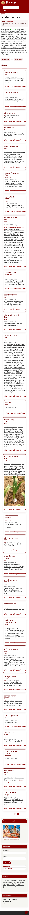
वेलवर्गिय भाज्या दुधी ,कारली (9, 420)
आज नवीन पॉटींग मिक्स (10, 295)
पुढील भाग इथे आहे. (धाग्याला (9, 771)
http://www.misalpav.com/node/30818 (14, 228)
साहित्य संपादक (9, 22)
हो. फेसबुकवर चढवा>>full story (10, 621)
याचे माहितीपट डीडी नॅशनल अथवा (11, 337)
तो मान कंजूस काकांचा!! (11, 716)
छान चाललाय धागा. (9, 127)
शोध (5, 11)
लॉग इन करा (18, 87)
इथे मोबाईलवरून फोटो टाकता (10, 605)
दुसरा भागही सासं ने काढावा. (9, 734)
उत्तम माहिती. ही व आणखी (10, 198)
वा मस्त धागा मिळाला (10, 792)
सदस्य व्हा (25, 121)
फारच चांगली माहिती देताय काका (11, 457)
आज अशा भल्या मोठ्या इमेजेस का (11, 517)
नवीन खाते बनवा (7, 866)
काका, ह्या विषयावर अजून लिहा (12, 174)
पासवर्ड (5, 856)
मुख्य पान (3, 14)
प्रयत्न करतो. (8, 402)
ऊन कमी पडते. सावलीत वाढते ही (10, 581)
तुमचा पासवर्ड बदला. (8, 869)
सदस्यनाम (5, 851)
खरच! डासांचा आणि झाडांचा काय (10, 274)
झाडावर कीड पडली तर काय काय (10, 557)
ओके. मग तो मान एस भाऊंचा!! (11, 752)
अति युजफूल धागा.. (9, 113)
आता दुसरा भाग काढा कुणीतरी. (10, 677)
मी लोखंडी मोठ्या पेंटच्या (11, 72)
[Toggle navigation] (27, 9)
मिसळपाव (11, 3)
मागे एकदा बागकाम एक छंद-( (10, 218)
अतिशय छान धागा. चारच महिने (11, 539)
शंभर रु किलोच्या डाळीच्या (11, 146)
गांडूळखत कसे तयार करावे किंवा (11, 316)
